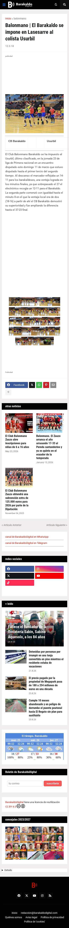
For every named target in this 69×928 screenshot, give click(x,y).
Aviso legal (31, 917)
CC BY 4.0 (10, 806)
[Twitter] (32, 385)
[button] (4, 4)
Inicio (8, 18)
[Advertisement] (34, 252)
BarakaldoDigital (14, 802)
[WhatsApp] (39, 385)
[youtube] (49, 576)
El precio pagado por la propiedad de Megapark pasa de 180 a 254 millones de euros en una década (45, 683)
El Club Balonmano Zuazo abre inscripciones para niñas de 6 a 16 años (17, 441)
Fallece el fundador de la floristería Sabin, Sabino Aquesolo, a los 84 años (27, 632)
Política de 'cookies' (34, 921)
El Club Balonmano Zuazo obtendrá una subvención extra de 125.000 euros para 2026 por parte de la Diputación (16, 500)
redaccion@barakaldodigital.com (39, 912)
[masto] (19, 590)
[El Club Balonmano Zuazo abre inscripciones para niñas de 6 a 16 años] (19, 423)
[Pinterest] (46, 385)
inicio (14, 912)
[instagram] (49, 569)
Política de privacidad (52, 917)
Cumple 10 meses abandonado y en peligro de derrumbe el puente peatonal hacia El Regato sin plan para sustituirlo (45, 708)
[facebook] (19, 569)
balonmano (20, 18)
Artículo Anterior (12, 525)
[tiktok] (19, 583)
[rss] (50, 896)
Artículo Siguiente (55, 525)
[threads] (49, 590)
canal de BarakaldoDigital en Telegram (26, 543)
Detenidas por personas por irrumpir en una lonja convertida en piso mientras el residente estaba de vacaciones (46, 659)
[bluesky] (49, 583)
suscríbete (53, 783)
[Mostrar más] (8, 392)
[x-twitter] (19, 576)
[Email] (53, 385)
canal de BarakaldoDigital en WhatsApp (26, 536)
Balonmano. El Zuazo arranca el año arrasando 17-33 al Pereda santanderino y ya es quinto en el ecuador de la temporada (49, 447)
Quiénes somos (13, 917)
